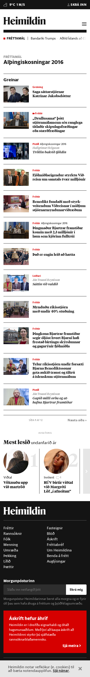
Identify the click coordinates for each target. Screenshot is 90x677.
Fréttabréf (55, 544)
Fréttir (8, 528)
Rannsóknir (12, 533)
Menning (10, 544)
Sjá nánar (61, 670)
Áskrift (52, 539)
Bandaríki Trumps (43, 38)
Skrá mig (76, 589)
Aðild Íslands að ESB (74, 38)
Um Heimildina (59, 550)
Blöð (51, 533)
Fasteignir (55, 528)
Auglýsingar (56, 561)
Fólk (6, 539)
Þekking (9, 555)
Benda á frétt (58, 555)
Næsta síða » (77, 420)
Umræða (10, 550)
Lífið (7, 561)
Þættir (8, 566)
